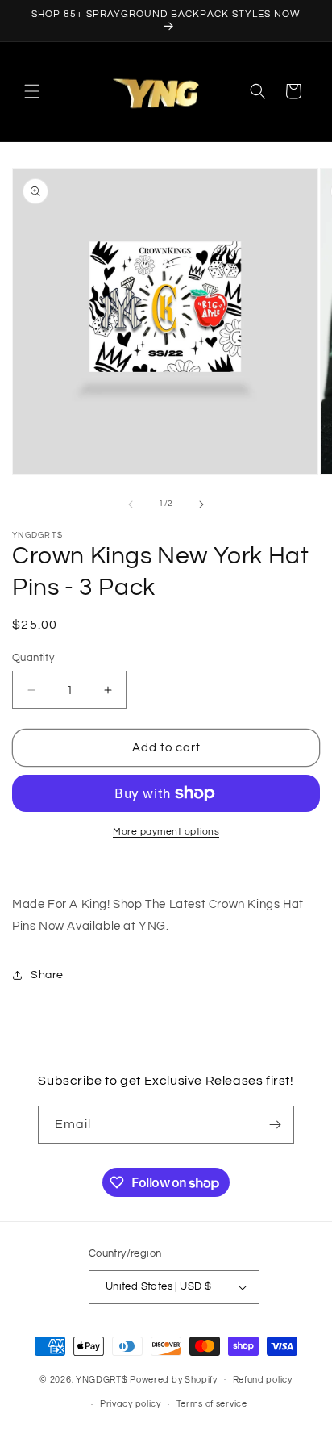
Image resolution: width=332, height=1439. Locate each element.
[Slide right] (201, 504)
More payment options (166, 831)
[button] (32, 91)
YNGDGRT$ (102, 1378)
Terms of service (211, 1403)
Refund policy (263, 1379)
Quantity (33, 657)
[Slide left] (130, 504)
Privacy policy (130, 1403)
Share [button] (47, 975)
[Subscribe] (275, 1125)
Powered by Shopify (174, 1378)
